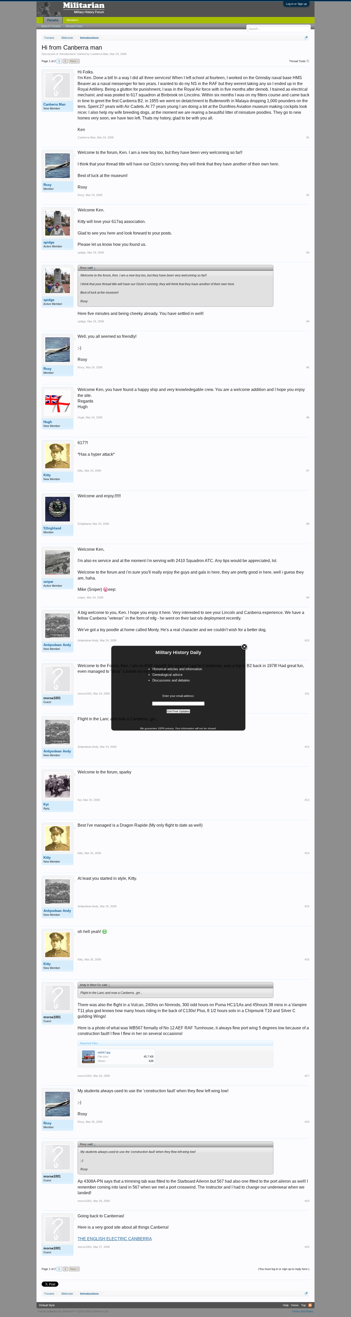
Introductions (68, 53)
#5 (307, 367)
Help (286, 1305)
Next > (74, 61)
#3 (307, 252)
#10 (307, 640)
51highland (52, 528)
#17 (307, 1075)
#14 (307, 853)
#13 (307, 799)
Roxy (47, 185)
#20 (307, 1246)
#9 (307, 597)
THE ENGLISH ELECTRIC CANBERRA (115, 1239)
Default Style (47, 1305)
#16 (307, 959)
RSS (310, 1305)
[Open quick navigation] (306, 37)
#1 (307, 137)
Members (72, 20)
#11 (307, 693)
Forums (53, 20)
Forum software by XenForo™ (73, 1311)
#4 (307, 321)
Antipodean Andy (57, 645)
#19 (307, 1200)
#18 (307, 1121)
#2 (307, 195)
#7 (307, 470)
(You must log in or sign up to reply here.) (283, 1269)
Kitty (47, 475)
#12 (307, 746)
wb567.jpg (104, 1052)
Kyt (46, 804)
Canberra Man (99, 53)
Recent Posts (74, 26)
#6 (307, 417)
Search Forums (51, 26)
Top (303, 1305)
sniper (48, 582)
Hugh (47, 422)
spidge (48, 242)
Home (295, 1305)
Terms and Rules (302, 1311)
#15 (307, 906)
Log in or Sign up (296, 3)
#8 (307, 523)
